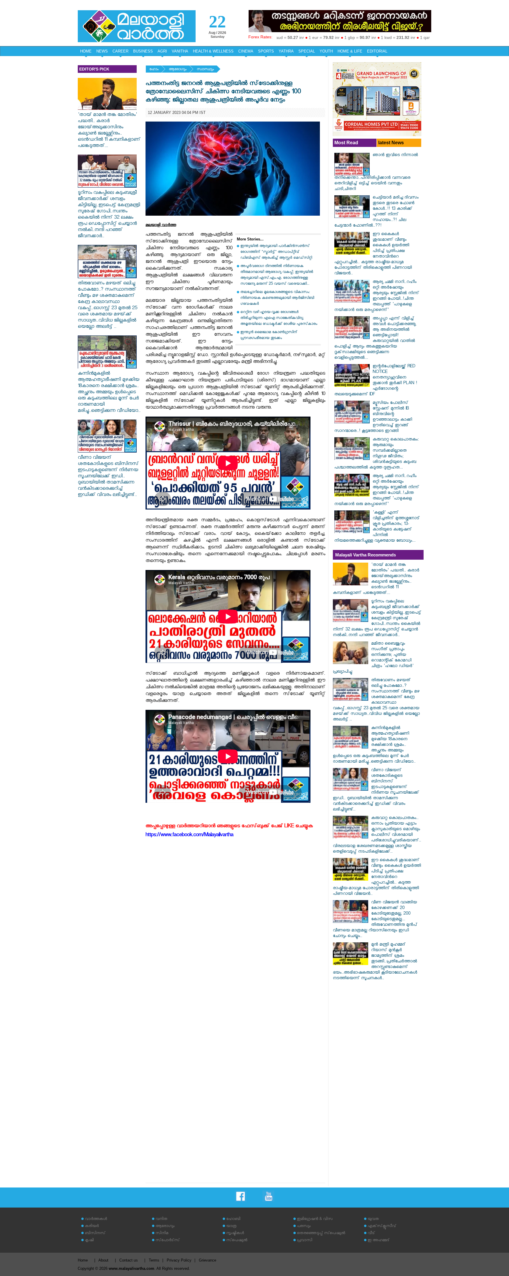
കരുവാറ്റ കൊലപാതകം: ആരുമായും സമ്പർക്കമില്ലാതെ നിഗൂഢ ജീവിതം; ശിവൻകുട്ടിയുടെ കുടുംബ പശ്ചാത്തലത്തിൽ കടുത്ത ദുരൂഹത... (376, 454)
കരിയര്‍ (92, 1226)
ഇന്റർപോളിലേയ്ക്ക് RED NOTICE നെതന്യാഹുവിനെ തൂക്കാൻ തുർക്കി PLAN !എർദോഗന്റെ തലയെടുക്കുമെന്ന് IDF (375, 381)
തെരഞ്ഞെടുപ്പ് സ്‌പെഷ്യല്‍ (321, 1233)
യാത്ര (231, 1226)
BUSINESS (143, 51)
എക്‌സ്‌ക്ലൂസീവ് (382, 1226)
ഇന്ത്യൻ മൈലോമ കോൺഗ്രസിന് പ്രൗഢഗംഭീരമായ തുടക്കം (268, 335)
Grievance (207, 1260)
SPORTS (266, 51)
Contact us (128, 1260)
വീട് (371, 1233)
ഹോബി (233, 1219)
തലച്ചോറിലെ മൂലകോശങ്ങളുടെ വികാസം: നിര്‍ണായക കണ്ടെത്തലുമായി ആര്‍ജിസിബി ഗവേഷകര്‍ (277, 298)
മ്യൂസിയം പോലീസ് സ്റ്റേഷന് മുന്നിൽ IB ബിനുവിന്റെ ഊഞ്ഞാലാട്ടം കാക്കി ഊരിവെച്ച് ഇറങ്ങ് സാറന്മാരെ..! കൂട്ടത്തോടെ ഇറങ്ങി (373, 417)
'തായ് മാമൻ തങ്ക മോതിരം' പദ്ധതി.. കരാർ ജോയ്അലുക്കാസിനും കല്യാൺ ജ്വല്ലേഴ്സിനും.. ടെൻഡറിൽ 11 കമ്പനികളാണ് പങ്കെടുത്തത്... (109, 131)
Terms (154, 1260)
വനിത (161, 1219)
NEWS (102, 51)
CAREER (120, 51)
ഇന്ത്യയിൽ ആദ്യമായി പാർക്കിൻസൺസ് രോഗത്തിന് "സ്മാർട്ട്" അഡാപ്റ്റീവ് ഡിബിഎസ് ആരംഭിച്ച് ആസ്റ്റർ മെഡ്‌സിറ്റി (276, 252)
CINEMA (245, 51)
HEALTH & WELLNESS (213, 51)
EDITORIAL (377, 51)
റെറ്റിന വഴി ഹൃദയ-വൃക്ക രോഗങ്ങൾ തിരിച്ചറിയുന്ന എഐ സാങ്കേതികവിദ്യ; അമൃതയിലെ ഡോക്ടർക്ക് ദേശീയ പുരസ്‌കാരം (278, 318)
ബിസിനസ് (95, 1233)
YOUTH (326, 51)
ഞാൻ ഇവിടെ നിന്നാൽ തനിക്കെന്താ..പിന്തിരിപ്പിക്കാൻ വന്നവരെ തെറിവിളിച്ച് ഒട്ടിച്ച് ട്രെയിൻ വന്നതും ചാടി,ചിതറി (376, 172)
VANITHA (180, 51)
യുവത (373, 1219)
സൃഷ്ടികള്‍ (235, 1233)
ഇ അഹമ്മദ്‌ (378, 1241)
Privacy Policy (179, 1260)
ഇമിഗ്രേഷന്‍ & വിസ (315, 1219)
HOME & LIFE (350, 51)
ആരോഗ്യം (177, 70)
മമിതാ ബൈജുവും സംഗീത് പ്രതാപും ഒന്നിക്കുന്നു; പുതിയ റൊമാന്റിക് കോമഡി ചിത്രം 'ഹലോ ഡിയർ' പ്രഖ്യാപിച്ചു (373, 658)
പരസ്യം (303, 1226)
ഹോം (153, 70)
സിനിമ (162, 1233)
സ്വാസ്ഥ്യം (205, 70)
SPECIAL (306, 51)
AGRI (162, 51)
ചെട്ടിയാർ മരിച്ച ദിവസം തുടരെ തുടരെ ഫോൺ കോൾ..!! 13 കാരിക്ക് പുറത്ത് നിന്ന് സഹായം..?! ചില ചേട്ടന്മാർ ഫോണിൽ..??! (376, 212)
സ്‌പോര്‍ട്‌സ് (168, 1241)
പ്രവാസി (304, 1241)
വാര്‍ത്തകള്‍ (96, 1219)
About (103, 1260)
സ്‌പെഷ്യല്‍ (236, 1241)
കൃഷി (89, 1241)
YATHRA (286, 51)
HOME (86, 51)
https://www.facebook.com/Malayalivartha (189, 835)
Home (83, 1260)
